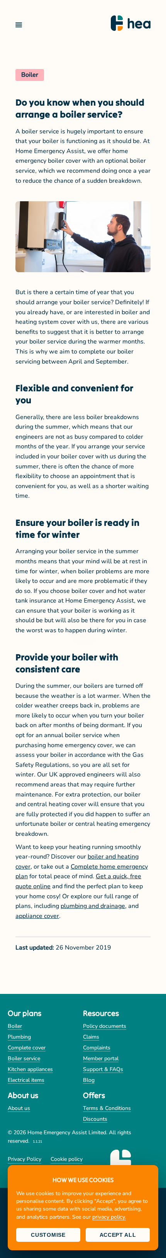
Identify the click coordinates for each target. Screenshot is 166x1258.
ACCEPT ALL (118, 1235)
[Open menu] (22, 25)
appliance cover (37, 916)
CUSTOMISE (48, 1235)
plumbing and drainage (93, 906)
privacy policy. (109, 1217)
